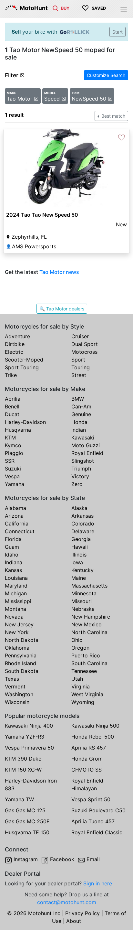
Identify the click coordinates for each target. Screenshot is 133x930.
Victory (80, 476)
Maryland (16, 585)
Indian (78, 430)
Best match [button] (112, 116)
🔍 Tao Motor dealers (61, 308)
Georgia (81, 539)
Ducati (13, 414)
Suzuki (13, 468)
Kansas (13, 570)
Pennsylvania (20, 655)
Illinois (79, 554)
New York (17, 632)
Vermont (15, 686)
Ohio (77, 640)
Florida (13, 539)
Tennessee (84, 671)
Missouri (81, 601)
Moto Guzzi (85, 445)
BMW (77, 398)
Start (117, 32)
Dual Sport (84, 344)
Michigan (16, 593)
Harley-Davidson (25, 422)
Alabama (15, 508)
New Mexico (86, 624)
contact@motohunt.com (66, 902)
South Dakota (21, 671)
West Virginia (87, 694)
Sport (78, 359)
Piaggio (14, 453)
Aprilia (12, 398)
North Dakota (21, 640)
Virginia (80, 686)
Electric (14, 352)
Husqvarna (18, 430)
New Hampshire (90, 616)
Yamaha (14, 484)
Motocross (84, 352)
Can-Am (81, 406)
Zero (77, 484)
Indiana (13, 562)
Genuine (81, 414)
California (16, 523)
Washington (19, 694)
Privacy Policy (82, 913)
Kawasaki (82, 437)
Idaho (11, 554)
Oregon (80, 647)
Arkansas (82, 516)
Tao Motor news (59, 272)
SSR (10, 461)
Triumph (81, 468)
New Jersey (19, 624)
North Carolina (89, 632)
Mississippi (18, 601)
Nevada (14, 616)
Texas (12, 679)
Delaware (82, 531)
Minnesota (84, 593)
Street (78, 375)
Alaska (79, 508)
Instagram (26, 859)
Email (93, 859)
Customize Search (106, 75)
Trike (11, 375)
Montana (15, 609)
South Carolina (89, 663)
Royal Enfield (87, 453)
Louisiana (16, 578)
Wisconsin (17, 702)
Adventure (17, 336)
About (73, 921)
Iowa (77, 562)
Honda (79, 422)
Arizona (14, 516)
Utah (77, 679)
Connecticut (20, 531)
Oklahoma (17, 647)
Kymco (13, 445)
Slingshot (82, 461)
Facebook (62, 859)
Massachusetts (89, 585)
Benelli (13, 406)
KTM (10, 437)
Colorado (82, 523)
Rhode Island (20, 663)
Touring (80, 367)
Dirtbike (15, 344)
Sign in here (97, 883)
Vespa (12, 476)
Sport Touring (22, 367)
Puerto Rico (85, 655)
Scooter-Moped (24, 359)
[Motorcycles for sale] (55, 8)
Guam (12, 547)
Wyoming (82, 702)
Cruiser (80, 336)
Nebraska (83, 609)
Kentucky (82, 570)
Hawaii (79, 547)
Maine (78, 578)
